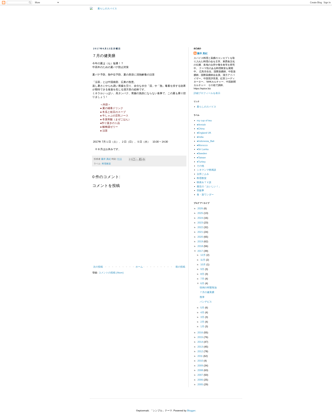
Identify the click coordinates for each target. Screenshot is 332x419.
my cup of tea (204, 120)
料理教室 (106, 164)
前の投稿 (180, 266)
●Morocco (202, 145)
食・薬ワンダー (205, 194)
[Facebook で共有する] (140, 159)
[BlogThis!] (134, 159)
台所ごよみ (203, 174)
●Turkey (201, 161)
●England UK (204, 132)
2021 (200, 232)
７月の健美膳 (207, 292)
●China (201, 128)
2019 (200, 241)
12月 (203, 255)
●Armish (201, 124)
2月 (202, 321)
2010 (200, 360)
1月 (202, 326)
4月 (202, 312)
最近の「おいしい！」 (209, 186)
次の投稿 (98, 266)
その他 (200, 165)
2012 (200, 351)
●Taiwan (201, 157)
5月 (202, 307)
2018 (200, 246)
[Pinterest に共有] (143, 159)
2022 (200, 227)
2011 (200, 356)
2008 (200, 370)
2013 (200, 346)
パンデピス (207, 301)
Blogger (191, 410)
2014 (200, 341)
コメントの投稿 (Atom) (111, 272)
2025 (200, 213)
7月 (202, 278)
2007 (200, 374)
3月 (202, 317)
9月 (202, 269)
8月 (202, 274)
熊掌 (202, 297)
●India (200, 137)
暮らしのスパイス (206, 106)
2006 (200, 379)
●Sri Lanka (203, 149)
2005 (200, 384)
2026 (200, 208)
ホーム (139, 266)
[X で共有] (137, 159)
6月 (202, 283)
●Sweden (202, 153)
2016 (200, 332)
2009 (200, 365)
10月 (203, 264)
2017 (200, 251)
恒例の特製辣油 (208, 287)
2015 (200, 337)
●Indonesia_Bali (205, 141)
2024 (200, 218)
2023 (200, 222)
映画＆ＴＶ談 (204, 182)
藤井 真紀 (202, 53)
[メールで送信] (130, 159)
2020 (200, 236)
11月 (203, 259)
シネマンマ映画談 (206, 169)
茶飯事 (200, 190)
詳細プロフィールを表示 (207, 93)
